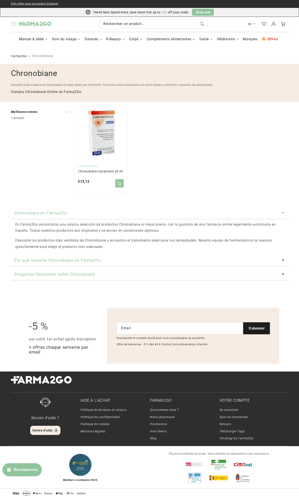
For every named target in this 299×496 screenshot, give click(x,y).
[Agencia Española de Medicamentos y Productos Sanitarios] (194, 464)
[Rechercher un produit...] (202, 24)
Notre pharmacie (162, 417)
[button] (283, 24)
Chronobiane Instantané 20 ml (100, 171)
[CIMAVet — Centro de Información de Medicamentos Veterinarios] (243, 464)
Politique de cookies (95, 424)
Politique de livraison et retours (104, 410)
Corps (134, 39)
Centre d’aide (42, 430)
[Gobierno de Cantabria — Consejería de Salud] (243, 478)
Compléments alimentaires (169, 39)
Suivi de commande (234, 417)
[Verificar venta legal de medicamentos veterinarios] (194, 478)
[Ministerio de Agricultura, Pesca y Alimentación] (218, 478)
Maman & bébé (31, 39)
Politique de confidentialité (100, 417)
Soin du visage (64, 39)
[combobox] (153, 24)
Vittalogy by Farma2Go (237, 438)
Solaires (91, 39)
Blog (153, 438)
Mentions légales (93, 431)
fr (250, 24)
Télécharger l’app (232, 431)
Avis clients (158, 431)
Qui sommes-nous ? (164, 410)
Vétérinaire (226, 39)
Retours (225, 424)
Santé (204, 39)
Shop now (203, 12)
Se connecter (229, 410)
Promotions (158, 424)
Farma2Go (19, 56)
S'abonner (257, 328)
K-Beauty (113, 39)
